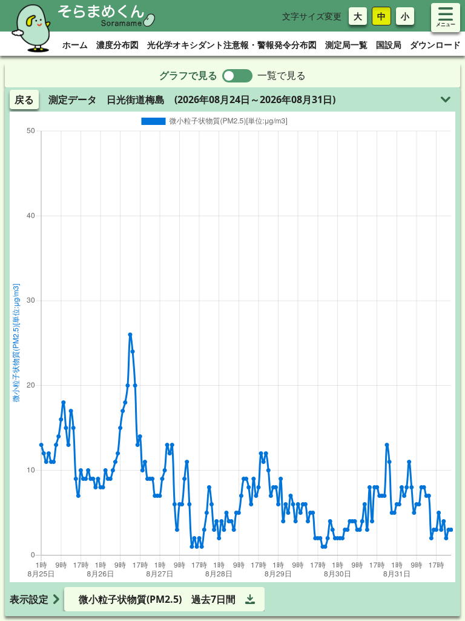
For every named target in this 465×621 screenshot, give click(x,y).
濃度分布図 (117, 44)
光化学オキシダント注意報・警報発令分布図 (232, 44)
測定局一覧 (346, 44)
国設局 (388, 44)
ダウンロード (435, 44)
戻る (24, 99)
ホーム (75, 44)
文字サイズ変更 (311, 16)
